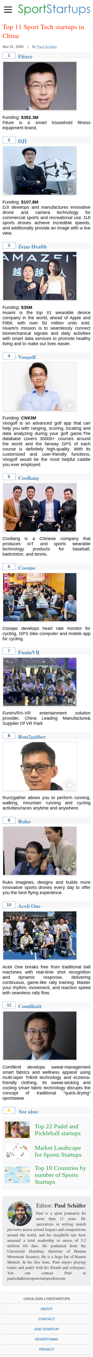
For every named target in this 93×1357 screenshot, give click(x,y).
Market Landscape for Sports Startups (58, 1151)
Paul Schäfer (47, 47)
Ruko (24, 821)
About (46, 1309)
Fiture (25, 56)
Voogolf (27, 357)
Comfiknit (29, 1006)
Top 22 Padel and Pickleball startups (58, 1129)
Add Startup (46, 1329)
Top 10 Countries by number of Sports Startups (60, 1175)
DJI (22, 141)
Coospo (26, 567)
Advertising (46, 1339)
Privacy (46, 1349)
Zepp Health (32, 246)
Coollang (28, 478)
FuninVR (29, 652)
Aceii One (29, 906)
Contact (46, 1319)
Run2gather (32, 736)
